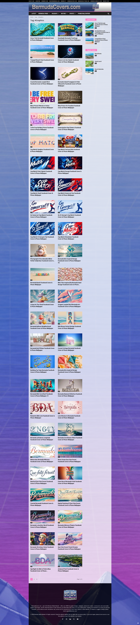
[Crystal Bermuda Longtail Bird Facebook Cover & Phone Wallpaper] (42, 73)
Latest (34, 13)
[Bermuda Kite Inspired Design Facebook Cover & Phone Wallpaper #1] (70, 361)
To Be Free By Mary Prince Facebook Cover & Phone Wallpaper (41, 128)
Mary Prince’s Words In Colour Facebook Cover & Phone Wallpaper (41, 107)
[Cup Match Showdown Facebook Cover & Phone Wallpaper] (70, 228)
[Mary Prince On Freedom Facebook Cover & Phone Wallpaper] (70, 97)
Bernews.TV (63, 1)
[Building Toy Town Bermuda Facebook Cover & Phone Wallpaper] (42, 361)
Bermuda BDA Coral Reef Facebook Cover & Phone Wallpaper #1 (41, 395)
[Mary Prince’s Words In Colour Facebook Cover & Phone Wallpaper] (42, 97)
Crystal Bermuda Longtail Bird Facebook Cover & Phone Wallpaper (41, 83)
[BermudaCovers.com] (70, 6)
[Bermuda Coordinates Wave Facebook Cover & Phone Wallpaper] (70, 429)
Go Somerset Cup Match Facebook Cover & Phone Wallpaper (41, 216)
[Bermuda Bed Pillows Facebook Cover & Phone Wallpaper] (42, 339)
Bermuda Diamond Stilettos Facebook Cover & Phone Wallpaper (70, 395)
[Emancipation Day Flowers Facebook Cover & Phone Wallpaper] (70, 119)
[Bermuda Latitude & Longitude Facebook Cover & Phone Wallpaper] (42, 429)
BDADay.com (106, 1)
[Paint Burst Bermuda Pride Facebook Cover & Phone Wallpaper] (70, 473)
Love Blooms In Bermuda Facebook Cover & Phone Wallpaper (69, 417)
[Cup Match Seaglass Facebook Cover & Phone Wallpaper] (42, 141)
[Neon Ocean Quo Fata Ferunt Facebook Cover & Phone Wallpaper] (70, 451)
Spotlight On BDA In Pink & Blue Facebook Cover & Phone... (40, 570)
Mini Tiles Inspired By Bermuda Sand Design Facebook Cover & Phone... (69, 284)
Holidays (54, 13)
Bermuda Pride (43, 13)
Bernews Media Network (53, 606)
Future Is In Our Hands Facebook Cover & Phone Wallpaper (68, 61)
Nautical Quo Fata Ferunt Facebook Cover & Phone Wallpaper (41, 482)
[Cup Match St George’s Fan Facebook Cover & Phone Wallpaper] (42, 228)
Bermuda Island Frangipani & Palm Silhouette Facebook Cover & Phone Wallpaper (69, 84)
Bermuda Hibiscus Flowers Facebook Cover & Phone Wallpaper (69, 526)
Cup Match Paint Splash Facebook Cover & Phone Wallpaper (41, 172)
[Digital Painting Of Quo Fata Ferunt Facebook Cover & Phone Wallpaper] (70, 494)
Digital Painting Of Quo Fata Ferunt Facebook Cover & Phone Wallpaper (69, 504)
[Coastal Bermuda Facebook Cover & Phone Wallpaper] (42, 494)
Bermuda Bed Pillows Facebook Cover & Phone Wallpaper (42, 349)
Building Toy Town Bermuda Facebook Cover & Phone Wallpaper (42, 371)
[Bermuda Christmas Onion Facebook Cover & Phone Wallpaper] (42, 538)
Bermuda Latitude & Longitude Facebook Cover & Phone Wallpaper (41, 439)
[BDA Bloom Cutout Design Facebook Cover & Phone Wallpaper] (70, 318)
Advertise (38, 1)
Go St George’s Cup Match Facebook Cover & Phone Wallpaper (69, 216)
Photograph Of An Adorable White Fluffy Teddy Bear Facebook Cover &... (42, 260)
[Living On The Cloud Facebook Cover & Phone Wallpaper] (42, 296)
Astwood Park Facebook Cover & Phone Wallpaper (68, 570)
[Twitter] (74, 619)
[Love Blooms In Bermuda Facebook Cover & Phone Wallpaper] (70, 407)
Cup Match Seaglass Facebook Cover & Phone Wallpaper (42, 150)
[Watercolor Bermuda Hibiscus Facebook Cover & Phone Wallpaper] (42, 451)
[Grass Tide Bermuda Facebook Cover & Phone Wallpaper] (42, 29)
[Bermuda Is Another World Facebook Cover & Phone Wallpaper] (42, 516)
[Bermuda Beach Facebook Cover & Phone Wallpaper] (42, 274)
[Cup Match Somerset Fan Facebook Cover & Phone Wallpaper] (70, 184)
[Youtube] (77, 619)
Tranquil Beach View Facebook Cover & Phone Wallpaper (42, 61)
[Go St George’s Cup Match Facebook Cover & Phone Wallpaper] (70, 206)
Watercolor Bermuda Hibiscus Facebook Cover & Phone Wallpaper (41, 460)
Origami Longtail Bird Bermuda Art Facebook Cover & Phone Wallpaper (69, 305)
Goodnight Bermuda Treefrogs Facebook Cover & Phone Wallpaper (69, 39)
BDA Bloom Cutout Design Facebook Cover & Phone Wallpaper (69, 327)
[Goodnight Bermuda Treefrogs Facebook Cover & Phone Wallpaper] (70, 29)
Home (31, 17)
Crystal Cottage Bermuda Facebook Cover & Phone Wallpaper (69, 349)
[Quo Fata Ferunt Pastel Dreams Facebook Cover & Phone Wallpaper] (70, 538)
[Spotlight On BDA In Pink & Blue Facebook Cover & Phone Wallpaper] (42, 560)
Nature (63, 13)
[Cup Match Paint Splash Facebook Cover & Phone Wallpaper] (42, 162)
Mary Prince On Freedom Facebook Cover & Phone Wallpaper (69, 107)
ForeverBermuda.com (54, 1)
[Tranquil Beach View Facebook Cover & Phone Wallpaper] (42, 51)
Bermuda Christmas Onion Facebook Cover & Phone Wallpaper (42, 548)
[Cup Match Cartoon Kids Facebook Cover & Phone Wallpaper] (70, 141)
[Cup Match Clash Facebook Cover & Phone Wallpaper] (42, 184)
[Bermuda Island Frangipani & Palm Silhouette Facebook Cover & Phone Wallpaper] (70, 73)
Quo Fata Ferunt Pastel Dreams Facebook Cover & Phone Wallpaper (69, 548)
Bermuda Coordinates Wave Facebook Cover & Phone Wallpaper (70, 439)
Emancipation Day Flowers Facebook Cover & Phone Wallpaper (69, 128)
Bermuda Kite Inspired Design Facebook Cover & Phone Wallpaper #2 (69, 261)
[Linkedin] (70, 619)
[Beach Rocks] (89, 56)
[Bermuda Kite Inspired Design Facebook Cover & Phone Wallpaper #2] (70, 250)
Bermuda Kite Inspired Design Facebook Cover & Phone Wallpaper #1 (69, 372)
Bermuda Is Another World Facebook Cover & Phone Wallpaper (42, 526)
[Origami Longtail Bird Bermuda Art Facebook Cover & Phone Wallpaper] (70, 296)
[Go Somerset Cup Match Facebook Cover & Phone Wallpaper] (42, 206)
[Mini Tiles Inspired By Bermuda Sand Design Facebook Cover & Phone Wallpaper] (70, 274)
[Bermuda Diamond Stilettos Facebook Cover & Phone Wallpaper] (70, 385)
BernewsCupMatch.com (96, 1)
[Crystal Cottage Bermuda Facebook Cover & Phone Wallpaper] (70, 339)
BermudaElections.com (83, 1)
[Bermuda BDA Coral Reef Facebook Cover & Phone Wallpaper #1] (42, 385)
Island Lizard (98, 61)
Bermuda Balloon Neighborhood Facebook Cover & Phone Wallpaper (41, 327)
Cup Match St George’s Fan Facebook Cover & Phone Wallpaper (42, 238)
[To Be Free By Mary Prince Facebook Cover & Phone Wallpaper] (42, 119)
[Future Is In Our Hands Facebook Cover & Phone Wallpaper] (70, 51)
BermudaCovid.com (72, 1)
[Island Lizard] (89, 64)
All (31, 35)
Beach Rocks (98, 53)
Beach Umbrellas (99, 69)
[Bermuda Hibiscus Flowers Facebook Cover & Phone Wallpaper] (70, 516)
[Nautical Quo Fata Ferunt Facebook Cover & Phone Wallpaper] (42, 473)
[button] (108, 13)
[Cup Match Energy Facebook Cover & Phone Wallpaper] (70, 162)
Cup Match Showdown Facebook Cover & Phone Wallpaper (68, 238)
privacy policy (83, 614)
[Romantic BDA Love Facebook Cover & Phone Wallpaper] (42, 407)
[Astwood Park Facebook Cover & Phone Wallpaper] (70, 560)
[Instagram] (66, 619)
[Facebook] (63, 619)
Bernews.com (44, 1)
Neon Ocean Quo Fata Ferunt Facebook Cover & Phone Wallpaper (69, 460)
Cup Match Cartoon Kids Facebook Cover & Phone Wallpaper (69, 150)
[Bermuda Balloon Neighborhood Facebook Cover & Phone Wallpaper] (42, 318)
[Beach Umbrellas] (89, 71)
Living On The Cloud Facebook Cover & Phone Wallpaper (42, 305)
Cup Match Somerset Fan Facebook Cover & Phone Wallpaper (69, 194)
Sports (72, 13)
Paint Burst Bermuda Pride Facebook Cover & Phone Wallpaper (70, 482)
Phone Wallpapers (84, 13)
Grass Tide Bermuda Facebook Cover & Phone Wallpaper (42, 39)
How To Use (31, 1)
